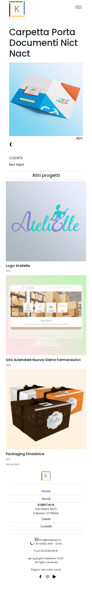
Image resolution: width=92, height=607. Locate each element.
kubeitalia (17, 9)
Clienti (46, 519)
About (46, 499)
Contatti (46, 526)
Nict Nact (16, 164)
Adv (79, 138)
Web (8, 365)
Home (46, 491)
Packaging (12, 464)
